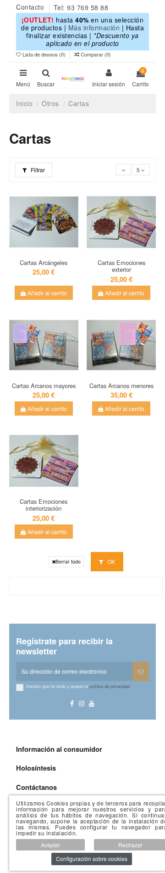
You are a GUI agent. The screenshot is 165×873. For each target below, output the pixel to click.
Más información (94, 27)
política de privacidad (109, 686)
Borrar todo (68, 561)
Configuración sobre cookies (91, 858)
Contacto (31, 7)
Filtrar (37, 170)
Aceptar (50, 845)
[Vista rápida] (44, 259)
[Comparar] (49, 248)
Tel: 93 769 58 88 (81, 7)
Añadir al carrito (46, 293)
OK (110, 561)
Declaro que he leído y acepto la (78, 686)
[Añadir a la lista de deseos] (38, 248)
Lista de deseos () (44, 54)
